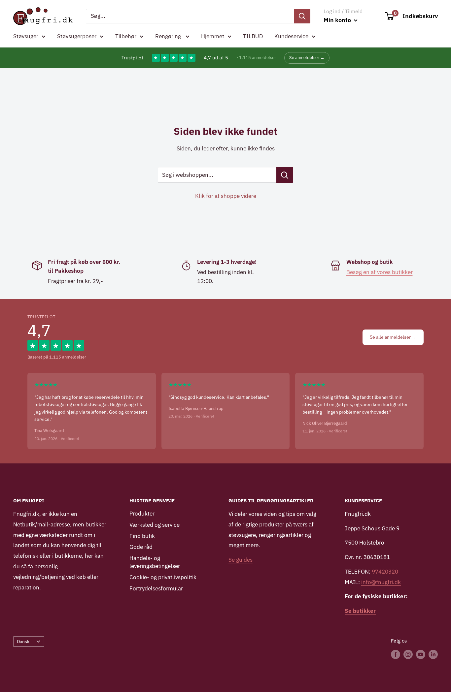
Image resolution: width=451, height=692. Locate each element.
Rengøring (168, 36)
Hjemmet (212, 36)
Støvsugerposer (76, 36)
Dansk (23, 641)
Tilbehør (125, 36)
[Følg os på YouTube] (420, 654)
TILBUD (253, 36)
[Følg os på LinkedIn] (433, 654)
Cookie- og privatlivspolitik (162, 577)
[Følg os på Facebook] (395, 654)
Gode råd (141, 546)
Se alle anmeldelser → (393, 337)
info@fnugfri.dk (381, 582)
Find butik (142, 536)
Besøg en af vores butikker (379, 272)
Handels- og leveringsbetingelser (154, 562)
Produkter (142, 513)
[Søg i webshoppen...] (284, 175)
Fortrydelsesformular (156, 588)
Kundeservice (291, 36)
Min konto (338, 20)
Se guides (240, 559)
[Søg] (302, 16)
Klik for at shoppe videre (225, 196)
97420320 (385, 571)
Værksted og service (154, 524)
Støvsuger (25, 36)
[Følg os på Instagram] (408, 654)
